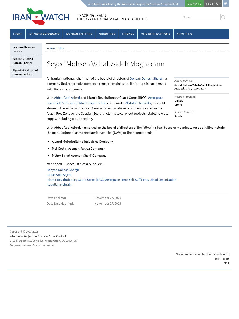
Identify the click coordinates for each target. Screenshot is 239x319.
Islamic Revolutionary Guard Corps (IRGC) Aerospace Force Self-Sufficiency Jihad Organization (111, 179)
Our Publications (155, 34)
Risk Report (222, 259)
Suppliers (107, 34)
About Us (184, 34)
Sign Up (213, 3)
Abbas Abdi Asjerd (67, 97)
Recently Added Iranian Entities (22, 60)
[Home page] (39, 24)
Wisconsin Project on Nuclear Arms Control (38, 236)
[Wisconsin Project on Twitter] (226, 3)
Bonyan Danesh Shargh (147, 78)
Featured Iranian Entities (23, 49)
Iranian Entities (79, 34)
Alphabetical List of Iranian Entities (25, 72)
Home (17, 34)
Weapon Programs (44, 34)
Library (128, 34)
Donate (194, 3)
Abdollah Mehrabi (138, 103)
